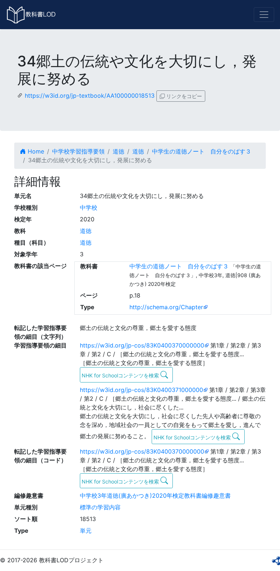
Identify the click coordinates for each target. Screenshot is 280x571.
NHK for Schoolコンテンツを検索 (121, 375)
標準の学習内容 (100, 507)
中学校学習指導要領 (78, 151)
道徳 (118, 151)
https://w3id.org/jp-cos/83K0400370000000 (142, 345)
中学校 (88, 207)
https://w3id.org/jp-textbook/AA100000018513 (90, 95)
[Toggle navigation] (264, 14)
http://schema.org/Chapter (166, 307)
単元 (86, 530)
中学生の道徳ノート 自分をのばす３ (201, 151)
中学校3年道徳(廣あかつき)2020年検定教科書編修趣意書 (155, 495)
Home (35, 151)
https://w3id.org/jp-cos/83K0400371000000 (141, 389)
